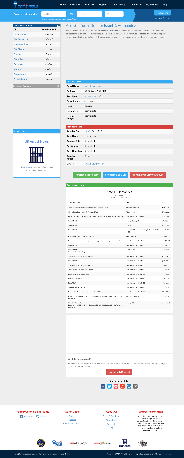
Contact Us (135, 4)
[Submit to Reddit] (122, 386)
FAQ (164, 4)
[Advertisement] (36, 107)
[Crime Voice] (142, 443)
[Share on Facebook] (103, 386)
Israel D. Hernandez (92, 86)
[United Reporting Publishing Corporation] (41, 443)
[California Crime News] (102, 443)
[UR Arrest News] (124, 443)
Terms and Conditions (48, 454)
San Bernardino (91, 96)
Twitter (43, 416)
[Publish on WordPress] (129, 386)
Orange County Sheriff (94, 164)
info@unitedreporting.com (26, 454)
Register (103, 4)
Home (63, 4)
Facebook (28, 416)
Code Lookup (118, 4)
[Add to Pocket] (116, 386)
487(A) (87, 131)
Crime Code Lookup (72, 424)
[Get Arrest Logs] (78, 443)
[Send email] (135, 386)
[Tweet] (109, 386)
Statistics (89, 4)
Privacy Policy (112, 420)
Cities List (75, 4)
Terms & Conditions (111, 416)
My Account (152, 4)
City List (72, 416)
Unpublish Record (119, 372)
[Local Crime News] (57, 443)
